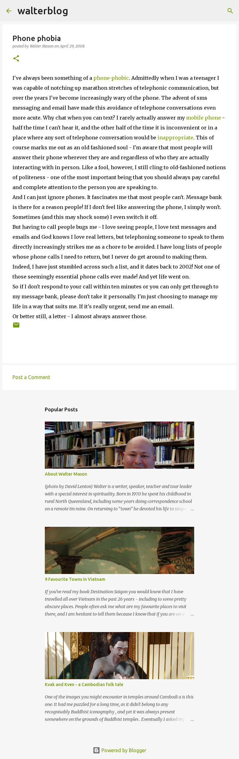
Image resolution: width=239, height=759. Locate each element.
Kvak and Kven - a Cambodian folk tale (84, 684)
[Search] (77, 10)
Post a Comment (31, 377)
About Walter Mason (66, 474)
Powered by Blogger (123, 750)
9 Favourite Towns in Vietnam (75, 579)
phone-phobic (111, 78)
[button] (16, 59)
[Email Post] (16, 327)
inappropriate (175, 137)
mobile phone (203, 118)
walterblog (42, 10)
